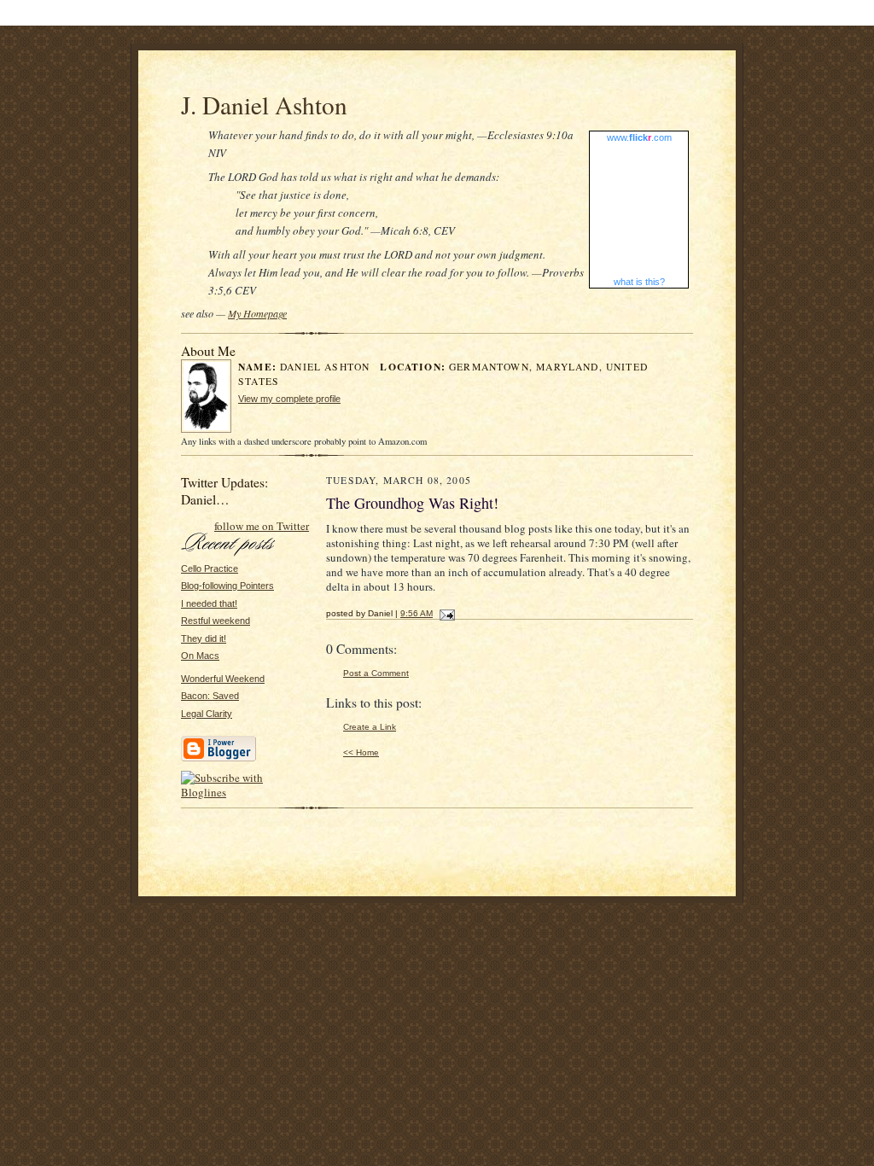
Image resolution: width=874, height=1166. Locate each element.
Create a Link (369, 727)
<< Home (361, 752)
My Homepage (257, 313)
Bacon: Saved (210, 696)
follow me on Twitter (261, 526)
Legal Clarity (206, 713)
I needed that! (209, 603)
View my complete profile (289, 399)
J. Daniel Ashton (264, 104)
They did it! (203, 638)
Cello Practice (209, 568)
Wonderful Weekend (223, 678)
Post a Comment (376, 673)
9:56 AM (416, 613)
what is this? (639, 282)
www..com (639, 137)
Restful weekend (215, 620)
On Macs (200, 655)
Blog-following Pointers (227, 585)
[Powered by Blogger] (218, 759)
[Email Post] (445, 613)
